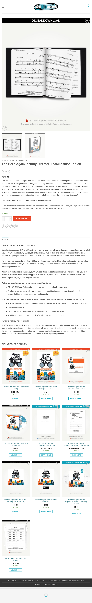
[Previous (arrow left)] (2, 599)
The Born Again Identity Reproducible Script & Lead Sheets (76, 444)
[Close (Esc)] (22, 589)
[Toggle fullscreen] (9, 589)
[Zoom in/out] (2, 589)
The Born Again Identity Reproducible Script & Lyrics (46, 444)
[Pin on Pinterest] (16, 226)
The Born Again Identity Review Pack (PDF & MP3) (46, 388)
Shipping (40, 581)
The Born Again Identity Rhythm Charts (15, 559)
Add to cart (22, 219)
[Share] (15, 589)
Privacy (57, 581)
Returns (49, 581)
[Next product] (3, 171)
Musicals (12, 581)
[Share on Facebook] (4, 226)
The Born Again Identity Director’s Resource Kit (16, 444)
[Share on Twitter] (8, 226)
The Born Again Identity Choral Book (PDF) (16, 388)
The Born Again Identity (19, 160)
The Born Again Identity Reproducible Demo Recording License (76, 502)
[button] (3, 6)
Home (4, 160)
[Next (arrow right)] (9, 599)
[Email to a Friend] (12, 226)
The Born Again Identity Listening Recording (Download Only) (15, 501)
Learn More (15, 398)
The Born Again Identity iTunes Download (46, 501)
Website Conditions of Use (73, 581)
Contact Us (22, 581)
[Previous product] (8, 171)
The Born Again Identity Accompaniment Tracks (76, 388)
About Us (32, 581)
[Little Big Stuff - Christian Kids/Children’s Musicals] (46, 6)
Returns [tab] (5, 240)
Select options (76, 398)
